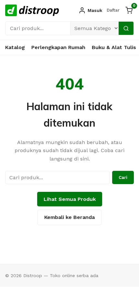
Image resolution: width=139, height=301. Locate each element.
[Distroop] (32, 10)
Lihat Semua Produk (70, 199)
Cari (123, 177)
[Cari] (126, 28)
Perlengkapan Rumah (58, 47)
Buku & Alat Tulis (114, 47)
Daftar (113, 10)
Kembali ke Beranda (69, 217)
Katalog (15, 47)
